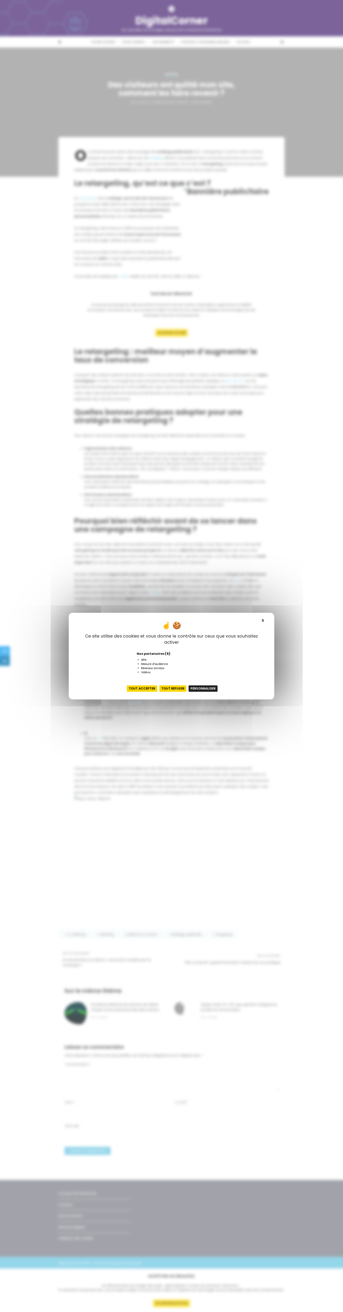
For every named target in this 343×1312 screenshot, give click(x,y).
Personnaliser (203, 688)
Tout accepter (142, 688)
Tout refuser (172, 688)
